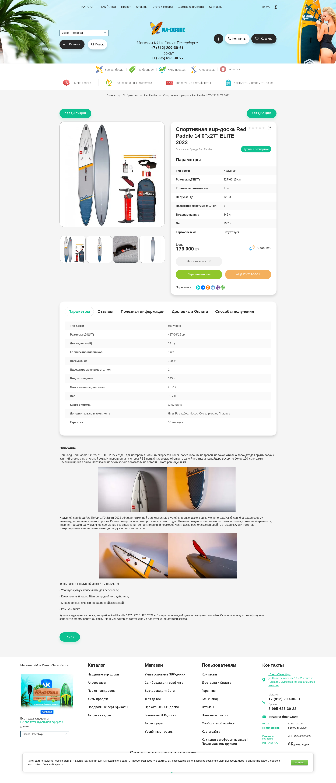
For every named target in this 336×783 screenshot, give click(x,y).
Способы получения (234, 311)
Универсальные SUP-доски (165, 674)
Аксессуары (97, 682)
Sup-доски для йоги (160, 690)
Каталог (87, 6)
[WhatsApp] (222, 287)
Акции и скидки (99, 715)
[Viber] (218, 287)
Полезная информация (142, 311)
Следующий (261, 113)
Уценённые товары (159, 731)
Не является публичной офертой (41, 722)
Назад (70, 637)
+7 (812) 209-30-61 (167, 48)
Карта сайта (211, 731)
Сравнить (264, 247)
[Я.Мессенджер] (198, 287)
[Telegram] (213, 287)
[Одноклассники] (208, 287)
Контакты (215, 6)
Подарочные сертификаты (108, 707)
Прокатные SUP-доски (162, 707)
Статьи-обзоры (163, 6)
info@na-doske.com (283, 716)
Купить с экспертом (256, 149)
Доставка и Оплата (191, 6)
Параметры (79, 311)
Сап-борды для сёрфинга (164, 682)
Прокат (126, 6)
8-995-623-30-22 (282, 709)
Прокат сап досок (101, 690)
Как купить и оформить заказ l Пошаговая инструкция (224, 741)
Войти (266, 7)
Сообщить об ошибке (218, 723)
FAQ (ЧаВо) (210, 699)
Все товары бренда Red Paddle (194, 149)
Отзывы (141, 6)
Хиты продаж (98, 699)
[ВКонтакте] (203, 287)
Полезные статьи (215, 715)
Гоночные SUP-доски (161, 715)
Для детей (153, 699)
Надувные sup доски (103, 674)
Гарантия (209, 690)
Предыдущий (75, 113)
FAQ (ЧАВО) (108, 6)
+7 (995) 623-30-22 (167, 58)
